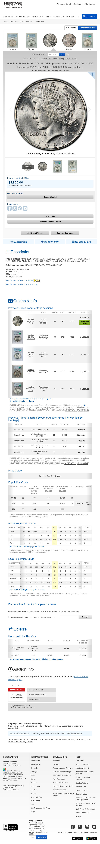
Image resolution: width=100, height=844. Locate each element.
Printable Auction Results (50, 222)
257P (36, 265)
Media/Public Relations (62, 775)
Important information (19, 733)
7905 (59, 265)
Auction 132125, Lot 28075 (30, 389)
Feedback (80, 772)
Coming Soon (16, 655)
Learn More (76, 733)
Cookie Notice (81, 794)
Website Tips (81, 787)
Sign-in (12, 49)
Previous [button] (11, 109)
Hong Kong (35, 786)
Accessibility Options (84, 813)
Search (85, 617)
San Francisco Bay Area (40, 808)
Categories (9, 16)
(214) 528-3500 (9, 788)
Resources (71, 16)
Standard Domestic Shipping (21, 726)
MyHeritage (88, 16)
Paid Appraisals (59, 779)
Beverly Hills (36, 764)
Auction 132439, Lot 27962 (31, 337)
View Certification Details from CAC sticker (21, 284)
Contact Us (90, 4)
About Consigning (83, 764)
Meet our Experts (83, 768)
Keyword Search (88, 28)
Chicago (34, 772)
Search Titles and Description (44, 617)
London (34, 790)
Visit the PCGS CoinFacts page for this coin (27, 547)
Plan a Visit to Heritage (62, 772)
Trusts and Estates (60, 783)
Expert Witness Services (63, 786)
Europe (33, 779)
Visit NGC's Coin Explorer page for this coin (27, 590)
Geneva (34, 783)
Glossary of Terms (76, 739)
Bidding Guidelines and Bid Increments (48, 739)
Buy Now (36, 16)
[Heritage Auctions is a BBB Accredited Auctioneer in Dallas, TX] (10, 827)
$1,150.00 (83, 648)
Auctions (24, 16)
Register (77, 4)
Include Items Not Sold (19, 617)
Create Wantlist (50, 197)
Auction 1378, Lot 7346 (30, 321)
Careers (56, 764)
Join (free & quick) (67, 59)
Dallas (33, 775)
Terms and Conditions (18, 739)
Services (57, 16)
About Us (57, 761)
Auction (71, 28)
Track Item (50, 216)
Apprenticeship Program (63, 768)
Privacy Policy (81, 790)
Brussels (34, 768)
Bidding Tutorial (82, 783)
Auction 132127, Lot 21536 (30, 371)
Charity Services (59, 790)
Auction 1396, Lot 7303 (17, 648)
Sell (47, 16)
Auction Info (51, 241)
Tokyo (33, 812)
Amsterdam (35, 761)
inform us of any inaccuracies (77, 411)
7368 (48, 265)
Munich (33, 793)
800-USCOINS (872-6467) (13, 786)
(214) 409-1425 (12, 789)
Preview (83, 655)
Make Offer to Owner (85, 322)
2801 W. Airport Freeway (13, 773)
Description (20, 242)
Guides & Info (82, 242)
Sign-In (69, 4)
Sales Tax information (44, 726)
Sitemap (79, 816)
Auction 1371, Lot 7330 (30, 354)
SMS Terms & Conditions (85, 809)
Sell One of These (34, 233)
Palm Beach (35, 801)
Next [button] (89, 109)
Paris (33, 804)
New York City (36, 797)
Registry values (73, 261)
